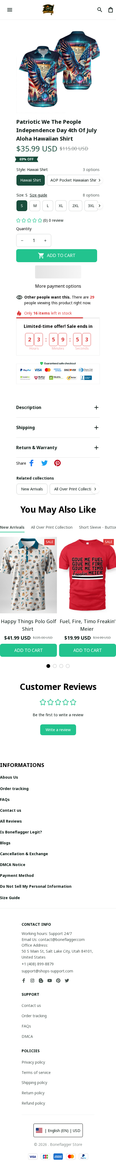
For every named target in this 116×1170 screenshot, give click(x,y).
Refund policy (33, 1103)
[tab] (48, 666)
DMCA (27, 1036)
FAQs (26, 1026)
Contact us (31, 1005)
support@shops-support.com (47, 971)
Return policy (33, 1092)
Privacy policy (33, 1062)
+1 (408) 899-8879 (38, 963)
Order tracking (34, 1015)
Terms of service (36, 1072)
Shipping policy (34, 1082)
